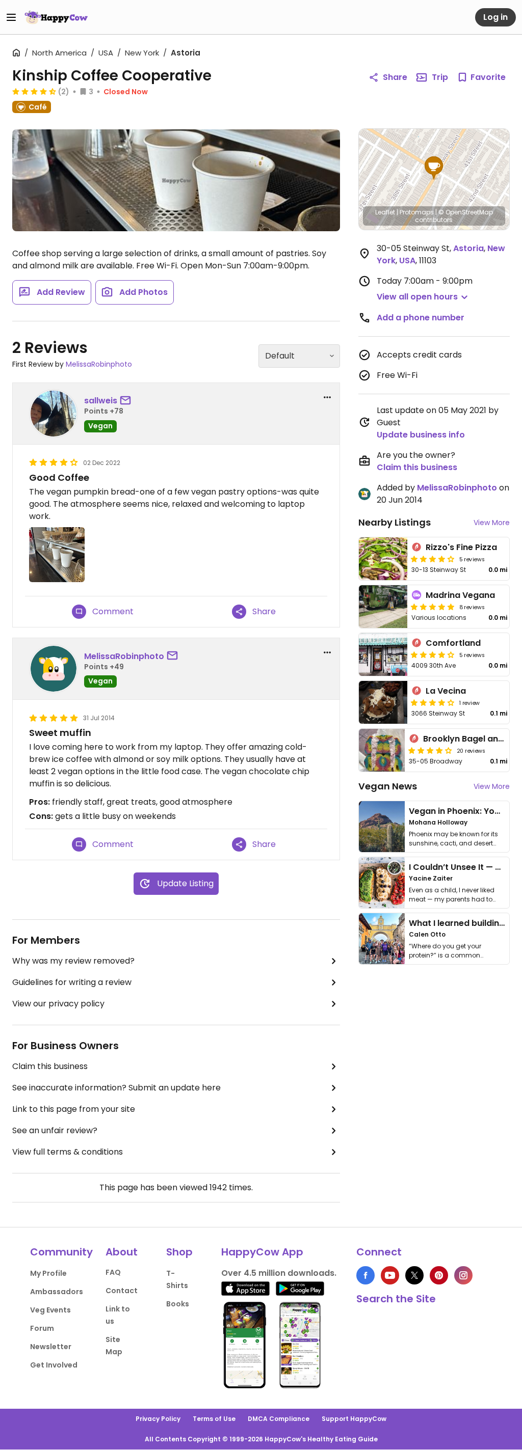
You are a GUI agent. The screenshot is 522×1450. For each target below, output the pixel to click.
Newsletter (50, 1347)
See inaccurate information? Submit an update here (116, 1087)
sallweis (100, 400)
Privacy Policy (158, 1418)
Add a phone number (420, 317)
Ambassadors (56, 1292)
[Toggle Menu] (11, 17)
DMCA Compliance (278, 1418)
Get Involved (53, 1365)
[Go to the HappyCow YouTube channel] (390, 1275)
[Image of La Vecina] (383, 702)
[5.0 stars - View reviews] (433, 606)
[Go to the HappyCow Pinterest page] (439, 1275)
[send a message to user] (127, 401)
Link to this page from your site (73, 1109)
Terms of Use (214, 1418)
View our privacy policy (58, 1003)
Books (177, 1304)
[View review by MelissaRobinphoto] (53, 668)
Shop (179, 1252)
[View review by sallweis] (53, 413)
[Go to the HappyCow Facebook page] (365, 1275)
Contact (122, 1290)
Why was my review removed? (73, 961)
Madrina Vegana (460, 595)
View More (492, 522)
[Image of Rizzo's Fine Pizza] (383, 558)
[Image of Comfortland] (383, 654)
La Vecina (446, 691)
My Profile (48, 1273)
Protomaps (417, 212)
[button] (434, 168)
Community (61, 1252)
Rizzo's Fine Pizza (461, 547)
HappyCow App (262, 1252)
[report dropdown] (327, 397)
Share (395, 77)
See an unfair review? (54, 1130)
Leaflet (385, 212)
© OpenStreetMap (465, 212)
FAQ (113, 1272)
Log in (495, 17)
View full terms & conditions (67, 1152)
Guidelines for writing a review (72, 982)
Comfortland (453, 643)
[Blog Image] (382, 826)
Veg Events (50, 1310)
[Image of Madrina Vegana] (383, 606)
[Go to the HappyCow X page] (414, 1275)
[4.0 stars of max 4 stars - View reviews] (433, 558)
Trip (440, 77)
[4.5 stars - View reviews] (34, 91)
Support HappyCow (354, 1418)
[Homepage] (56, 17)
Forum (42, 1328)
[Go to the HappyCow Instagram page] (463, 1275)
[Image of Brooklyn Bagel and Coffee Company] (382, 750)
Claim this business (50, 1066)
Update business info (421, 435)
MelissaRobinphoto (99, 364)
